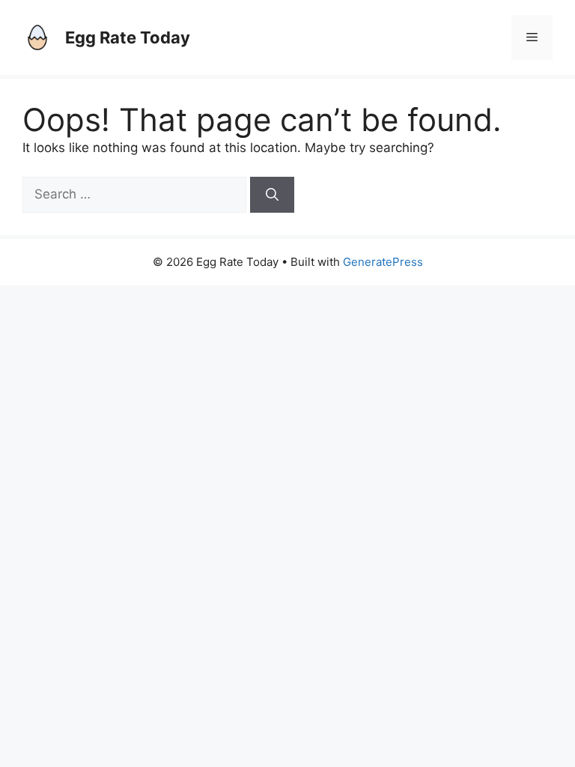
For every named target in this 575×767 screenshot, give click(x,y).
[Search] (272, 195)
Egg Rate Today (127, 37)
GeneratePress (383, 262)
